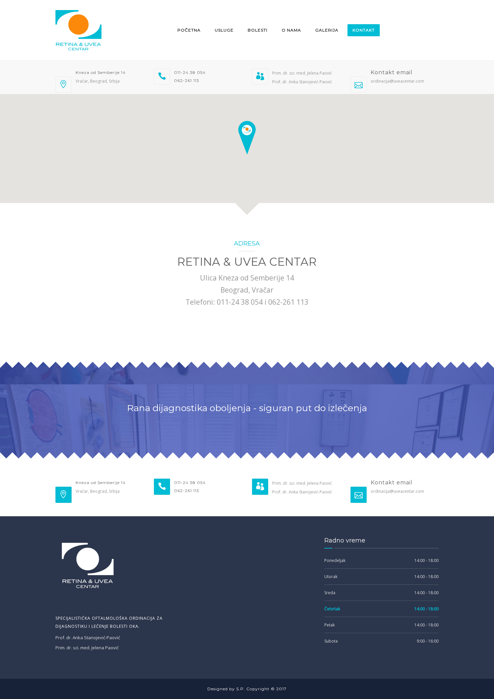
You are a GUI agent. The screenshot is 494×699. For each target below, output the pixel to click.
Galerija (326, 30)
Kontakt (364, 30)
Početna (189, 30)
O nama (291, 30)
